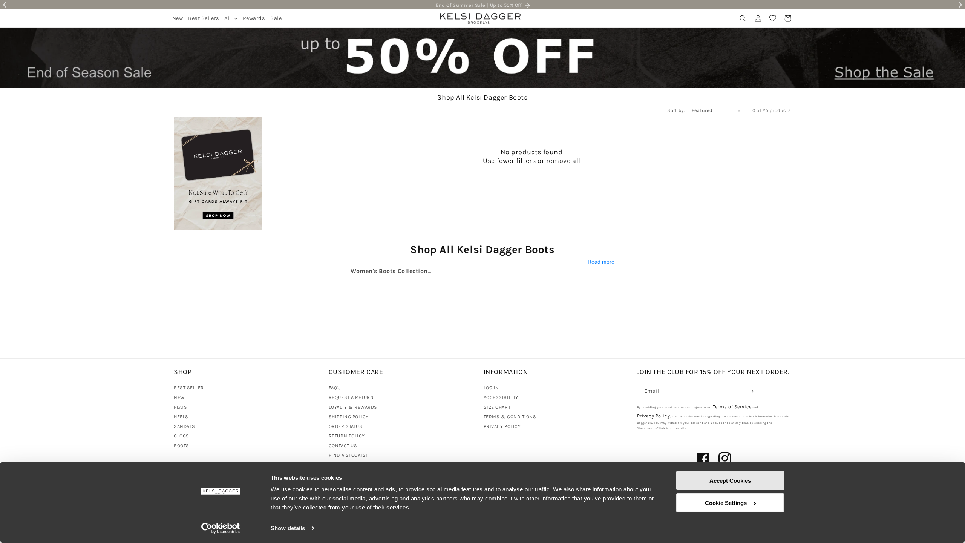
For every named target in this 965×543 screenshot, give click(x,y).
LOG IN (491, 387)
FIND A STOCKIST (348, 455)
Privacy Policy (653, 416)
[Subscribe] (751, 391)
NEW (179, 397)
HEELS (181, 416)
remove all (563, 160)
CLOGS (181, 436)
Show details (288, 528)
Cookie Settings (726, 502)
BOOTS (181, 445)
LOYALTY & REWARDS (353, 407)
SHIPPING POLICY (349, 416)
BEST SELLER (189, 387)
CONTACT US (343, 445)
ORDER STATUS (345, 426)
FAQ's (335, 387)
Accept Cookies (730, 480)
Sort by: (676, 110)
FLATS (180, 407)
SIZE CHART (497, 407)
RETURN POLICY (347, 436)
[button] (231, 18)
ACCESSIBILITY (501, 397)
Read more (601, 262)
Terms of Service (732, 407)
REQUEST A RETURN (351, 397)
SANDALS (184, 426)
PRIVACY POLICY (502, 426)
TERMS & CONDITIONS (510, 416)
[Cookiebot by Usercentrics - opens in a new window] (221, 528)
